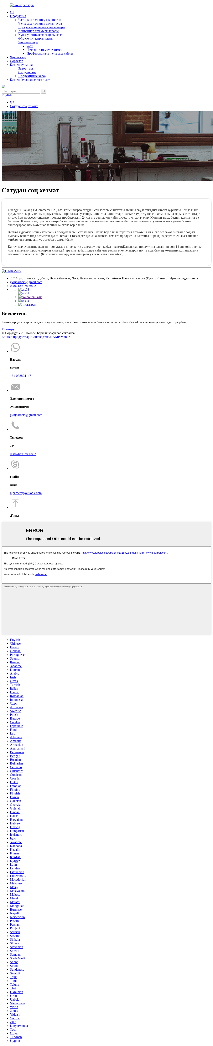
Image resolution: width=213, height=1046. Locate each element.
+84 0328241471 (21, 375)
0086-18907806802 (23, 286)
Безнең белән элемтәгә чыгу (30, 79)
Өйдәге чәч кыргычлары (35, 38)
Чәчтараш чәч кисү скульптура (40, 23)
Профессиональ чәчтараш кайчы (50, 53)
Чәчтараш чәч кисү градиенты (39, 19)
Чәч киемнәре (28, 42)
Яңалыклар (18, 57)
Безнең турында (21, 64)
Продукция (18, 16)
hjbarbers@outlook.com (26, 493)
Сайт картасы (41, 337)
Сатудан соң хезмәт (24, 106)
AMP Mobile (61, 337)
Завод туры (26, 68)
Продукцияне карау (32, 76)
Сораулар (16, 61)
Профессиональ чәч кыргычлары (41, 27)
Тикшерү (8, 329)
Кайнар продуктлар (16, 337)
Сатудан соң (27, 72)
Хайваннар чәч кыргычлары (38, 31)
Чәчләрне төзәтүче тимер (44, 49)
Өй (12, 12)
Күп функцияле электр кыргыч (40, 34)
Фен (30, 46)
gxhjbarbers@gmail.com (26, 282)
